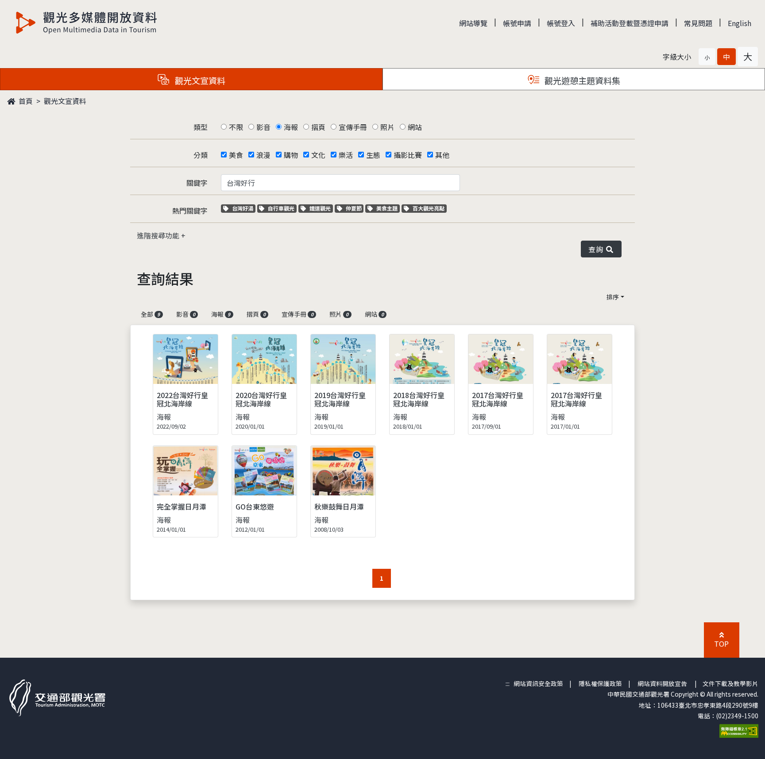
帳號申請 (517, 23)
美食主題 (388, 208)
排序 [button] (613, 296)
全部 (150, 314)
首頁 (25, 101)
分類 (200, 155)
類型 (200, 127)
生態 (373, 155)
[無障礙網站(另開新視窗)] (738, 729)
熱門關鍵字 (190, 210)
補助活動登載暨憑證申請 (629, 23)
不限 (236, 127)
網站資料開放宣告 (662, 683)
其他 (442, 155)
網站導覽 (473, 23)
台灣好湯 (243, 208)
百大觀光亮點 (428, 208)
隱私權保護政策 (600, 683)
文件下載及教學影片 (730, 683)
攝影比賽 (408, 155)
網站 (415, 127)
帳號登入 (561, 23)
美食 (236, 155)
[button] (707, 56)
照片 (387, 127)
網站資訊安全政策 (538, 683)
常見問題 (698, 23)
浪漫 (263, 155)
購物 (291, 155)
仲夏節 (354, 208)
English (739, 23)
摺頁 (318, 127)
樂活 (346, 155)
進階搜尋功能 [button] (159, 235)
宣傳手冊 (353, 127)
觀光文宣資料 (65, 101)
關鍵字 (197, 182)
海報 (291, 127)
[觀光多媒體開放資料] (87, 22)
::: (508, 683)
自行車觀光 (280, 208)
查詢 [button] (597, 249)
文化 (318, 155)
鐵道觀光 (321, 208)
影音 (263, 127)
